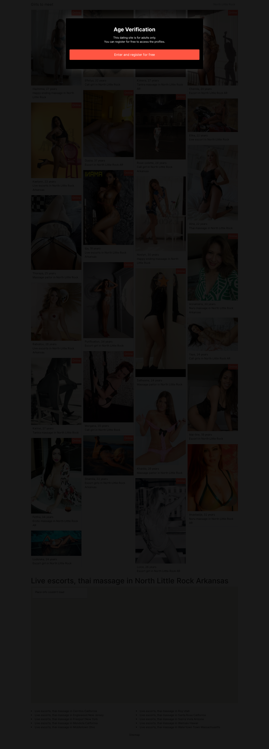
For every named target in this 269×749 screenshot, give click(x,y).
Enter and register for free (134, 55)
